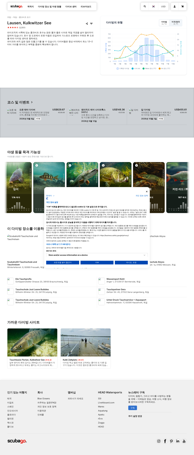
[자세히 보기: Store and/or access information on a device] (144, 255)
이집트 (10, 402)
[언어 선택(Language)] (153, 6)
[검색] (145, 6)
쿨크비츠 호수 (25, 17)
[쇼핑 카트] (182, 6)
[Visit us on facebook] (165, 441)
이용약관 (41, 410)
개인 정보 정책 (142, 196)
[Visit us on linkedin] (177, 441)
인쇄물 (40, 414)
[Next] (185, 188)
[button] (50, 195)
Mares (101, 406)
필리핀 (10, 418)
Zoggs (101, 422)
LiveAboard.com (106, 402)
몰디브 (10, 426)
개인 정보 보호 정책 (46, 406)
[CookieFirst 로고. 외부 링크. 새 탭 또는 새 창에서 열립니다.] (47, 198)
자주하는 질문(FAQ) (46, 402)
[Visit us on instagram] (158, 441)
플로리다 (11, 414)
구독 (133, 408)
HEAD (101, 426)
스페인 (10, 406)
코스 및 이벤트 (18, 102)
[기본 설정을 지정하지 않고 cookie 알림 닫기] (147, 192)
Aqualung (102, 410)
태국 (9, 398)
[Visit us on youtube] (184, 441)
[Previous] (8, 188)
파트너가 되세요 (75, 398)
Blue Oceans (43, 398)
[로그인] (174, 6)
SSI (99, 398)
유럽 (9, 17)
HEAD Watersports (110, 392)
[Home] (17, 6)
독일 (15, 17)
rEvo (100, 418)
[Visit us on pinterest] (171, 441)
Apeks (101, 414)
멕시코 (10, 422)
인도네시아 (12, 410)
